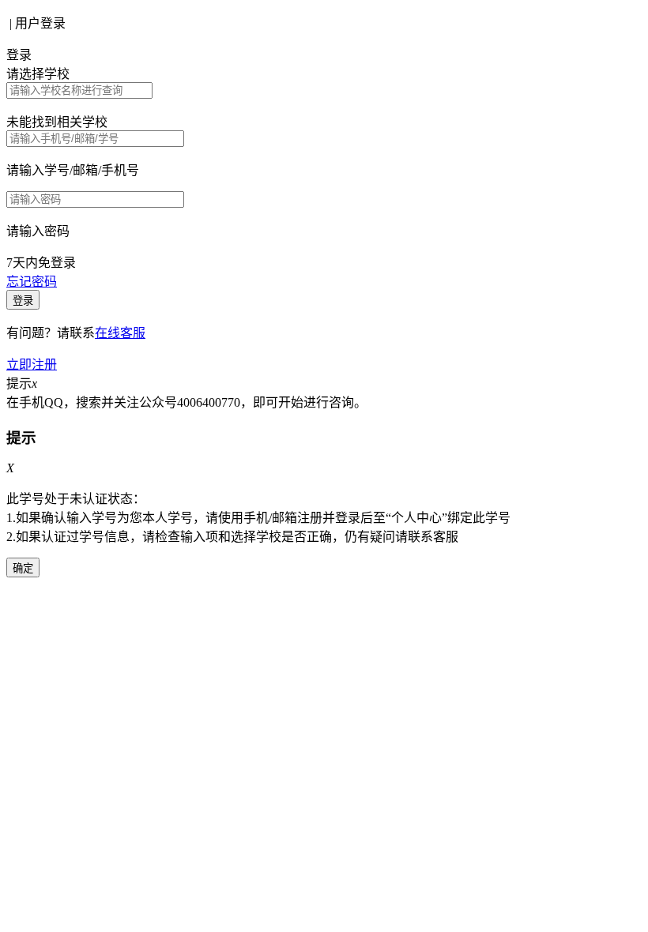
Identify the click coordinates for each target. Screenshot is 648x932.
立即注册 (31, 364)
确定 (23, 568)
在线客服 (120, 333)
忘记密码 (31, 281)
